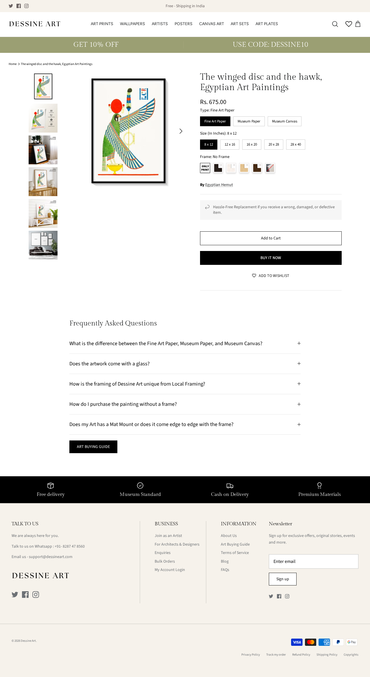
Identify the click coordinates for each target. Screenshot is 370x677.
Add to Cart (271, 238)
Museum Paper (249, 120)
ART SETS (240, 23)
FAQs (225, 570)
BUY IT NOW (270, 258)
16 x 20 (252, 143)
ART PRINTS (102, 23)
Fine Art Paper (215, 120)
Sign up (282, 579)
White (231, 168)
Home (12, 64)
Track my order (276, 654)
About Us (229, 536)
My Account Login (170, 570)
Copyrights (351, 654)
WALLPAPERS (132, 23)
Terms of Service (235, 553)
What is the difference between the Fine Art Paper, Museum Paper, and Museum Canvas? (165, 343)
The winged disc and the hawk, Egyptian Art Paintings (56, 64)
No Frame (205, 168)
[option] (128, 131)
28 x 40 (295, 143)
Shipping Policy (327, 654)
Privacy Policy (250, 654)
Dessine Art (28, 641)
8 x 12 (208, 143)
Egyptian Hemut (219, 185)
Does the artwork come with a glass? (109, 363)
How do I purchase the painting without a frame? (123, 404)
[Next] (181, 131)
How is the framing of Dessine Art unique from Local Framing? (137, 384)
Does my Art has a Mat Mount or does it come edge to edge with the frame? (151, 424)
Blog (225, 561)
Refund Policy (301, 654)
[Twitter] (11, 6)
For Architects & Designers (177, 544)
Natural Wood (244, 168)
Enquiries (163, 553)
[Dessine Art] (35, 24)
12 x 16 (230, 143)
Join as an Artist (168, 536)
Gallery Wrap (270, 168)
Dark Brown (257, 168)
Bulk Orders (165, 561)
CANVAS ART (211, 23)
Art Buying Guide (235, 544)
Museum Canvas (285, 120)
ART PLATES (267, 23)
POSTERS (184, 23)
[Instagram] (26, 6)
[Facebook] (18, 6)
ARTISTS (160, 23)
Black (218, 168)
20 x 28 (274, 143)
